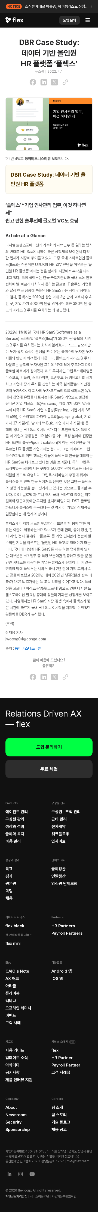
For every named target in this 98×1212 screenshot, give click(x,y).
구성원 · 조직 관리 (66, 811)
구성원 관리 (14, 819)
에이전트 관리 (16, 811)
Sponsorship (17, 1129)
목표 (9, 868)
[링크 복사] (65, 82)
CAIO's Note (17, 971)
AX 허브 (12, 978)
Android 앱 (61, 971)
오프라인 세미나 (18, 1008)
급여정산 (58, 868)
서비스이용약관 (39, 1196)
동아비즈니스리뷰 (28, 648)
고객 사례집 (60, 1072)
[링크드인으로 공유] (43, 82)
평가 (9, 876)
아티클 (10, 986)
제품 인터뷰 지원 (18, 1079)
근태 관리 (59, 819)
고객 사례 (13, 1022)
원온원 (10, 883)
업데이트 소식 (16, 1057)
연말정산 (58, 876)
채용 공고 (59, 1129)
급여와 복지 (14, 833)
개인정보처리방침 (16, 1196)
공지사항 (12, 1072)
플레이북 (12, 993)
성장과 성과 (14, 826)
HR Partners (63, 925)
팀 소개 (57, 1107)
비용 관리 (13, 841)
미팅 (9, 891)
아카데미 (12, 1065)
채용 (9, 898)
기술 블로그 (60, 1122)
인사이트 (58, 841)
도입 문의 (69, 20)
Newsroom (16, 1114)
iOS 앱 (57, 978)
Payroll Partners (66, 933)
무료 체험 (49, 769)
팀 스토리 (59, 1114)
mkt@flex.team (78, 1161)
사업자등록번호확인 (64, 1196)
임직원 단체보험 (64, 883)
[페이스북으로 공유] (32, 82)
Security (13, 1122)
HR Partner (62, 1057)
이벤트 (10, 1015)
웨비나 (10, 1000)
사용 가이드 (14, 1050)
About (11, 1107)
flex (55, 1050)
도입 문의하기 (49, 747)
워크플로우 (60, 833)
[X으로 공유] (54, 82)
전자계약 (58, 826)
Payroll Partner (65, 1065)
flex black (14, 925)
